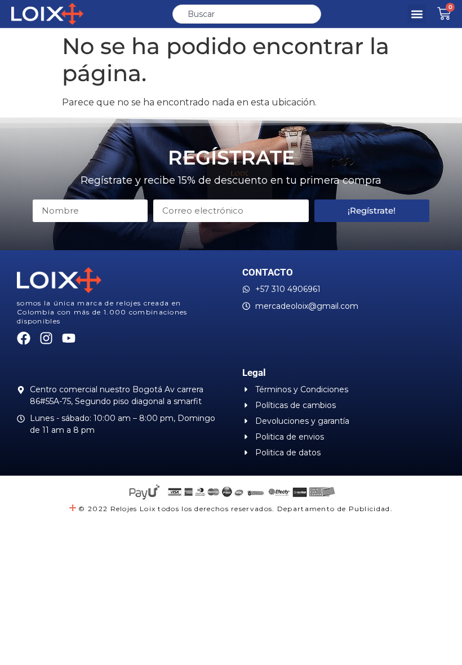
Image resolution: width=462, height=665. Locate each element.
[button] (416, 14)
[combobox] (246, 14)
